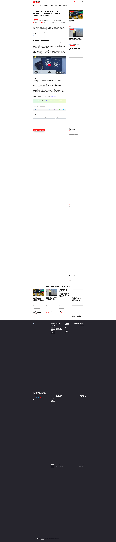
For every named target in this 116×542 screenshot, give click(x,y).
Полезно (64, 5)
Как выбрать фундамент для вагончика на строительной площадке (75, 39)
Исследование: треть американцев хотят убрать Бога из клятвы (82, 326)
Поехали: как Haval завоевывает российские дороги (50, 310)
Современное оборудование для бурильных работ (37, 311)
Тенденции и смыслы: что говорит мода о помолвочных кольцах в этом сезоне (64, 295)
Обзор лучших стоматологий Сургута (53, 100)
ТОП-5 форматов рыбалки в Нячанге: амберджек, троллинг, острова (75, 49)
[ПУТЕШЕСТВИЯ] (76, 46)
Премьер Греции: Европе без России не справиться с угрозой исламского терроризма (75, 127)
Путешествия (58, 5)
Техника (52, 5)
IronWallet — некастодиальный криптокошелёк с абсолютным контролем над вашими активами (75, 23)
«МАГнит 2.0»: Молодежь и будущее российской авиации (77, 315)
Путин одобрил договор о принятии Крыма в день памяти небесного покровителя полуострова (75, 277)
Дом (34, 5)
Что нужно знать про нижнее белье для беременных (75, 202)
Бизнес (41, 5)
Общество (46, 5)
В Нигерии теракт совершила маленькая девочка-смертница (82, 465)
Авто (37, 5)
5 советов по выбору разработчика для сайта (64, 310)
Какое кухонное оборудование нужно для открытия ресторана (82, 396)
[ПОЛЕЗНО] (76, 18)
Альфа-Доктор (53, 96)
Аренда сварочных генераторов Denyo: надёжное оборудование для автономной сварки (76, 299)
